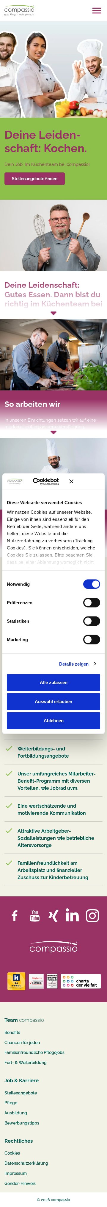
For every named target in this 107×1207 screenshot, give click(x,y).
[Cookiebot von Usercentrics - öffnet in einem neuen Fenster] (41, 481)
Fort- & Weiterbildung (25, 1062)
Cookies (12, 1153)
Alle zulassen (53, 682)
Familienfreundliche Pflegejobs (34, 1052)
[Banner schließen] (84, 481)
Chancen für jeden (22, 1042)
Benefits (12, 1032)
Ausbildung (15, 1113)
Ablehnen (54, 720)
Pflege (10, 1102)
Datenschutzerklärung (26, 1163)
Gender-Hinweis (20, 1183)
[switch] (91, 603)
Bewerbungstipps (21, 1123)
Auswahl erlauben (53, 701)
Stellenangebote (20, 1093)
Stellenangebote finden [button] (34, 178)
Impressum (15, 1173)
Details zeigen (74, 663)
